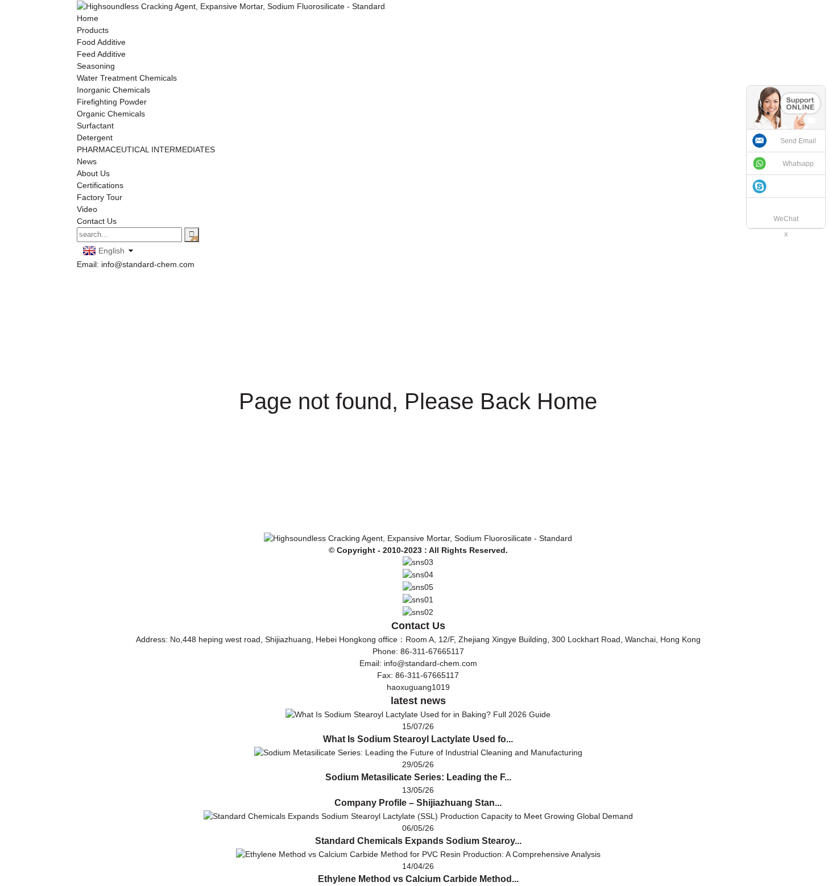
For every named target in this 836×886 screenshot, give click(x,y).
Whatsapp (798, 164)
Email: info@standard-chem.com (135, 264)
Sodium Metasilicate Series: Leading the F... (418, 777)
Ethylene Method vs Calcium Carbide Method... (418, 879)
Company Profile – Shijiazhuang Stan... (418, 803)
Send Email (798, 141)
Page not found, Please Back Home (418, 401)
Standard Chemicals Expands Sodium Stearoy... (418, 841)
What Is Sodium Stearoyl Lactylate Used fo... (418, 739)
